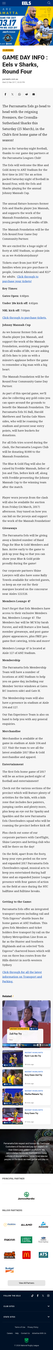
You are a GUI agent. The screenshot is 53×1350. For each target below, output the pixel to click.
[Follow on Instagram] (48, 1295)
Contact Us (25, 1333)
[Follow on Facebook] (38, 1295)
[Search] (49, 3)
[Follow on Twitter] (43, 1295)
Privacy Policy (33, 1327)
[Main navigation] (4, 3)
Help (17, 1333)
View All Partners (26, 1283)
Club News (8, 50)
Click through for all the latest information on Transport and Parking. (22, 976)
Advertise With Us (39, 1333)
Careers (10, 1333)
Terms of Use (20, 1327)
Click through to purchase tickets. (24, 317)
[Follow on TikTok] (32, 1295)
